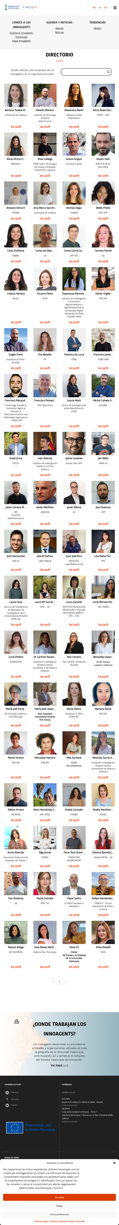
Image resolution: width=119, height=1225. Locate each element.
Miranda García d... (103, 757)
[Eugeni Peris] (15, 339)
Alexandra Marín (74, 110)
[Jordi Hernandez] (15, 541)
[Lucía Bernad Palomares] (103, 587)
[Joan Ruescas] (103, 492)
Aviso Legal (80, 1221)
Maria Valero (74, 709)
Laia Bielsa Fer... (103, 556)
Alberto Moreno (45, 110)
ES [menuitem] (100, 8)
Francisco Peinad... (45, 400)
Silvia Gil (74, 947)
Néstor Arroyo (16, 809)
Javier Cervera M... (16, 507)
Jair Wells (103, 458)
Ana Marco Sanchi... (45, 208)
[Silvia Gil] (74, 932)
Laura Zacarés (74, 602)
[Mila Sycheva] (74, 743)
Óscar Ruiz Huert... (74, 852)
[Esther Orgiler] (103, 278)
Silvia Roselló (103, 947)
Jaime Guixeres (74, 458)
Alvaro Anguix (74, 159)
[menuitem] (94, 8)
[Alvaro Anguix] (74, 144)
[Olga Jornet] (45, 837)
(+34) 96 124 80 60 (69, 1122)
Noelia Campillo (74, 809)
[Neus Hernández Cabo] (45, 794)
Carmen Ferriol (103, 250)
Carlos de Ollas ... (44, 250)
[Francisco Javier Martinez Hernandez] (103, 339)
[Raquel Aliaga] (15, 932)
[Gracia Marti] (74, 385)
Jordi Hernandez (16, 556)
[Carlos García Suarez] (74, 235)
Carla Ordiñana (15, 250)
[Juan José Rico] (74, 541)
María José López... (45, 709)
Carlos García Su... (74, 250)
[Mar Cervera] (74, 642)
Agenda (59, 28)
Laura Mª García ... (45, 602)
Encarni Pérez (45, 293)
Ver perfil (16, 126)
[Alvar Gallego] (45, 144)
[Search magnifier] (108, 72)
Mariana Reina (103, 709)
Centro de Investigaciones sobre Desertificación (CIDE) (74, 408)
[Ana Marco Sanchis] (45, 193)
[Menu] (114, 7)
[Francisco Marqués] (15, 385)
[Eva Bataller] (45, 339)
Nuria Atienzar (16, 852)
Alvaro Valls (103, 159)
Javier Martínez (45, 507)
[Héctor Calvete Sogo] (103, 385)
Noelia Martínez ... (103, 809)
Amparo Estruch (16, 208)
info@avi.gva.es (68, 1092)
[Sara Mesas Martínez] (45, 932)
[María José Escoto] (15, 694)
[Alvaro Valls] (103, 144)
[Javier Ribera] (74, 492)
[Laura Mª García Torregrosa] (45, 587)
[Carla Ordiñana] (15, 235)
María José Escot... (16, 709)
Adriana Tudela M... (16, 110)
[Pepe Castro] (74, 883)
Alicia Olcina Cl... (16, 159)
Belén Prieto (103, 208)
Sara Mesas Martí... (45, 947)
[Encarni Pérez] (45, 278)
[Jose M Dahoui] (45, 541)
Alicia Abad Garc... (103, 110)
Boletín (97, 28)
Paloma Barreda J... (103, 852)
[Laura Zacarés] (74, 587)
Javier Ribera (74, 507)
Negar (59, 1206)
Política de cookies (41, 1221)
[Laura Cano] (15, 587)
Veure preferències (59, 1214)
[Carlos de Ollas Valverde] (45, 235)
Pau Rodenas (15, 898)
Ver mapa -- (58, 1065)
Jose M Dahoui (45, 556)
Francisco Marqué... (16, 400)
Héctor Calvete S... (103, 400)
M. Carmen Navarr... (45, 657)
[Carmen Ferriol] (103, 235)
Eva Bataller (45, 354)
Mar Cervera (74, 657)
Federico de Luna (74, 354)
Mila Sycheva (74, 757)
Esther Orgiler (103, 293)
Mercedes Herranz (45, 757)
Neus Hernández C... (44, 809)
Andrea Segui (74, 208)
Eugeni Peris (16, 354)
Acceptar (59, 1197)
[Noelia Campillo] (74, 794)
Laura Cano (15, 602)
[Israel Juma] (15, 443)
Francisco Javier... (103, 354)
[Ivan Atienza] (45, 443)
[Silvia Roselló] (103, 932)
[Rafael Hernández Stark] (103, 883)
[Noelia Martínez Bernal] (103, 794)
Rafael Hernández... (103, 898)
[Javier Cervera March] (15, 492)
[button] (114, 1163)
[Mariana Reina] (103, 694)
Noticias (59, 32)
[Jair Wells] (103, 443)
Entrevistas (21, 37)
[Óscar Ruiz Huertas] (74, 837)
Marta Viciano (16, 757)
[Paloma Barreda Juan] (103, 837)
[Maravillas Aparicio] (103, 642)
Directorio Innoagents (21, 33)
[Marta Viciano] (15, 743)
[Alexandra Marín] (74, 95)
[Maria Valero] (74, 694)
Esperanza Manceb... (74, 293)
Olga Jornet (45, 852)
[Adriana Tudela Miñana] (15, 95)
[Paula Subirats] (45, 883)
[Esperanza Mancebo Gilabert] (74, 278)
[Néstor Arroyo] (15, 794)
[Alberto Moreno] (45, 95)
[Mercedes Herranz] (45, 743)
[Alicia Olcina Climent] (15, 144)
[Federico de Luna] (74, 339)
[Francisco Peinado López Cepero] (45, 385)
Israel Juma (16, 458)
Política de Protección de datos (62, 1221)
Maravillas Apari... (103, 657)
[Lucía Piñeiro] (15, 642)
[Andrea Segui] (74, 193)
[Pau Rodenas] (15, 883)
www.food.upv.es (16, 518)
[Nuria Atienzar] (15, 837)
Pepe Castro (74, 898)
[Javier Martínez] (45, 492)
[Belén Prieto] (103, 193)
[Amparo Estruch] (15, 193)
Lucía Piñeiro (16, 657)
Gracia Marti (74, 400)
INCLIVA (16, 763)
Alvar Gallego (45, 159)
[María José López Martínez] (45, 694)
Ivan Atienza (45, 458)
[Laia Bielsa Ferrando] (103, 541)
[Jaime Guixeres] (74, 443)
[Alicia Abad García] (103, 95)
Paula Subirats (45, 898)
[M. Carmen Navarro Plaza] (45, 642)
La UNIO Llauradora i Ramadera (74, 905)
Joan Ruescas (103, 507)
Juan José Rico (74, 556)
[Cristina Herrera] (15, 278)
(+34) (69, 1106)
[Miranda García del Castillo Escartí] (103, 743)
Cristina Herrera (16, 293)
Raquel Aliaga (16, 947)
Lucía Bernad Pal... (103, 602)
